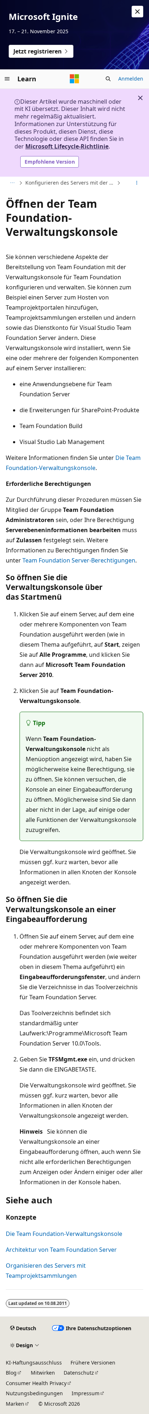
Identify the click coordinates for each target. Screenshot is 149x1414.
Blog (11, 1372)
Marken (15, 1403)
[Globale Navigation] (7, 78)
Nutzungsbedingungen (34, 1393)
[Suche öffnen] (108, 78)
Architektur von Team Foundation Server (61, 1250)
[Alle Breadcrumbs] (12, 183)
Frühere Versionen (93, 1362)
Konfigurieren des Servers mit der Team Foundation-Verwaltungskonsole (70, 182)
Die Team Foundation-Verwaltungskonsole (64, 1234)
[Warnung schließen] (137, 11)
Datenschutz (79, 1372)
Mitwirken (43, 1372)
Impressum (85, 1393)
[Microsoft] (74, 78)
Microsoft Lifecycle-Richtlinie (66, 146)
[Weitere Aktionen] (137, 183)
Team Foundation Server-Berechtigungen (78, 560)
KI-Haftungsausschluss (34, 1362)
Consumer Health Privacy (36, 1383)
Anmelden (130, 78)
